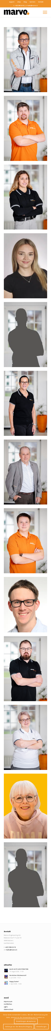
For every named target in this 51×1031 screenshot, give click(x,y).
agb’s (6, 1007)
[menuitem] (12, 1)
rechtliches (8, 1004)
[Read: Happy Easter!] (6, 983)
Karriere (32, 2)
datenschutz (8, 1009)
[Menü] (43, 12)
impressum (8, 1001)
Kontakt (40, 2)
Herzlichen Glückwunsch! (17, 975)
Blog (25, 2)
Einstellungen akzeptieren (26, 1021)
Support (11, 2)
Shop (19, 2)
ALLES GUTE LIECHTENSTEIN (18, 969)
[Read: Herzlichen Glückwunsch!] (6, 976)
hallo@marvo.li (32, 5)
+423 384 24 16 (19, 5)
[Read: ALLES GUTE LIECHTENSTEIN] (6, 970)
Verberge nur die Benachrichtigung (18, 1027)
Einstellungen (42, 1027)
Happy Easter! (14, 981)
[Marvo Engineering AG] (21, 12)
